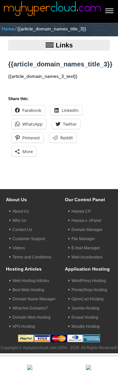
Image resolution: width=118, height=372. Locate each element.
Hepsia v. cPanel (86, 220)
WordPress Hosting (88, 280)
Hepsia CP (81, 211)
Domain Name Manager (33, 299)
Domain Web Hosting (31, 317)
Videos (18, 248)
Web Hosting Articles (30, 280)
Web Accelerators (87, 257)
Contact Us (22, 229)
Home (8, 28)
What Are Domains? (30, 308)
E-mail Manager (85, 248)
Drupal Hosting (84, 317)
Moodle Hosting (85, 326)
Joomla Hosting (85, 308)
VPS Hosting (23, 326)
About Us (20, 211)
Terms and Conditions (31, 257)
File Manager (83, 239)
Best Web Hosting (28, 290)
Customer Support (28, 239)
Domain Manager (87, 229)
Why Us (19, 220)
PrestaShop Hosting (89, 290)
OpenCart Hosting (87, 299)
